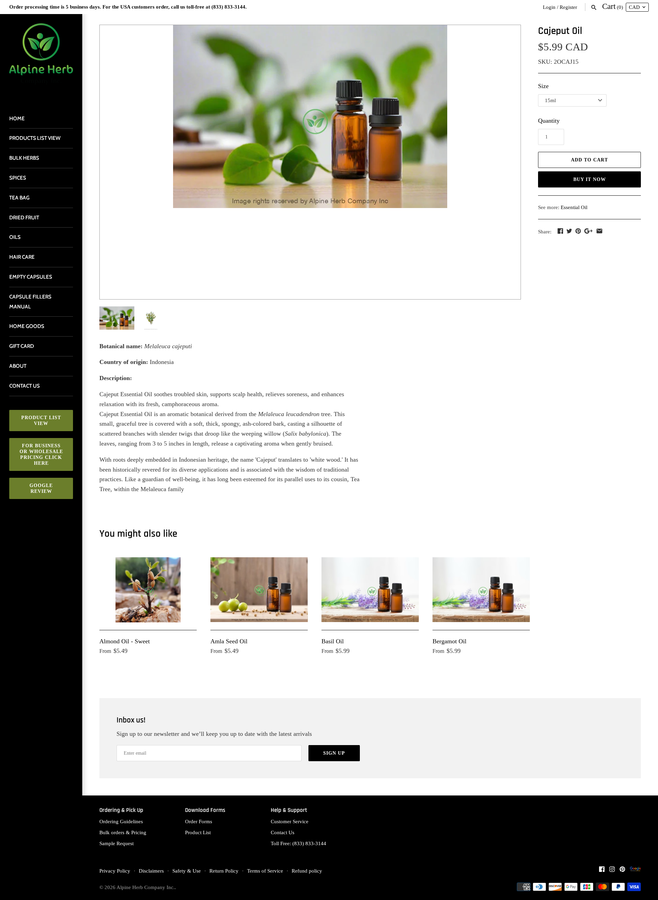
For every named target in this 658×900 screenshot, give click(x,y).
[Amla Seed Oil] (259, 589)
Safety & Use (186, 871)
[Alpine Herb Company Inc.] (41, 58)
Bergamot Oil (449, 641)
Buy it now (589, 179)
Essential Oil (574, 207)
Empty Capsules (30, 276)
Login (549, 7)
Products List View (35, 138)
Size (543, 86)
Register (568, 7)
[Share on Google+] (588, 231)
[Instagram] (612, 871)
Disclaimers (151, 871)
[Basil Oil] (370, 589)
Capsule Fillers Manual (30, 301)
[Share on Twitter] (569, 231)
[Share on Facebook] (560, 231)
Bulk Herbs (24, 158)
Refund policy (307, 871)
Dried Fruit (24, 217)
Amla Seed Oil (228, 641)
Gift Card (21, 346)
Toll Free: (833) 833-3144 (298, 843)
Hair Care (22, 257)
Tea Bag (19, 197)
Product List (198, 832)
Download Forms (205, 810)
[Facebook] (602, 871)
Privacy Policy (114, 871)
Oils (15, 237)
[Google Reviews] (635, 871)
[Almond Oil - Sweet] (148, 589)
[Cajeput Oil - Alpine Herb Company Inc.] (310, 116)
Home (17, 118)
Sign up (334, 753)
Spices (17, 177)
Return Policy (224, 871)
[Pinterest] (622, 871)
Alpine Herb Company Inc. (146, 887)
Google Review (41, 488)
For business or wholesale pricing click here (41, 454)
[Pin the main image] (578, 231)
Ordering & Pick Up (121, 810)
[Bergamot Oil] (481, 589)
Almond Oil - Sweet (124, 641)
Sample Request (116, 843)
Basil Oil (332, 641)
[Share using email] (599, 231)
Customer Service (289, 821)
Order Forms (198, 821)
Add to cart (589, 159)
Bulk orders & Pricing (122, 832)
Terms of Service (265, 871)
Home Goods (26, 326)
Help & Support (289, 810)
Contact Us (282, 832)
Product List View (41, 420)
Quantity (549, 120)
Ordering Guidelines (121, 821)
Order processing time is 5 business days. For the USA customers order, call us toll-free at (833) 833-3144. (128, 7)
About (17, 366)
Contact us (24, 385)
